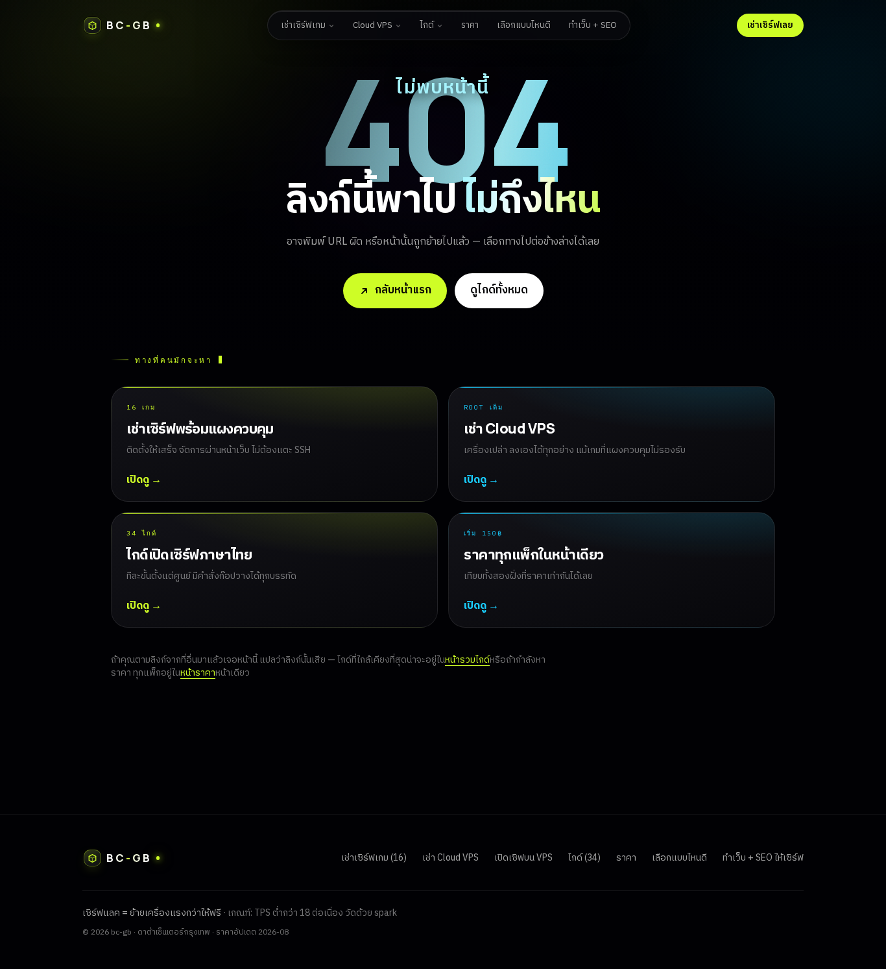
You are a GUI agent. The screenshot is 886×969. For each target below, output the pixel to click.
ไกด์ (427, 25)
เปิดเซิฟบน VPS (523, 857)
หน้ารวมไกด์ (467, 659)
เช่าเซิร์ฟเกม (303, 25)
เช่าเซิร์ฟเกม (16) (374, 857)
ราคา (470, 25)
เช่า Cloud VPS (450, 857)
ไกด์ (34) (584, 857)
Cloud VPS (372, 25)
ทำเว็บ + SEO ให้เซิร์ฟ (763, 857)
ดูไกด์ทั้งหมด (499, 290)
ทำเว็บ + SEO (593, 25)
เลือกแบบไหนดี (524, 25)
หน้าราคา (197, 672)
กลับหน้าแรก (403, 290)
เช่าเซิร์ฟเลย (770, 25)
